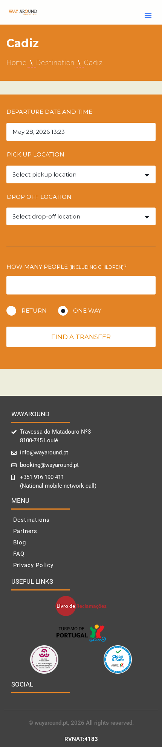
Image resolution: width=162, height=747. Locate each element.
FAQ (18, 553)
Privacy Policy (33, 565)
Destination (55, 62)
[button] (148, 15)
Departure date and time (49, 111)
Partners (25, 531)
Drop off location (39, 196)
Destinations (31, 519)
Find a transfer (81, 337)
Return (34, 310)
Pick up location (35, 154)
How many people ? (66, 266)
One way (87, 310)
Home (16, 62)
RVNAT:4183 (81, 739)
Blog (19, 542)
